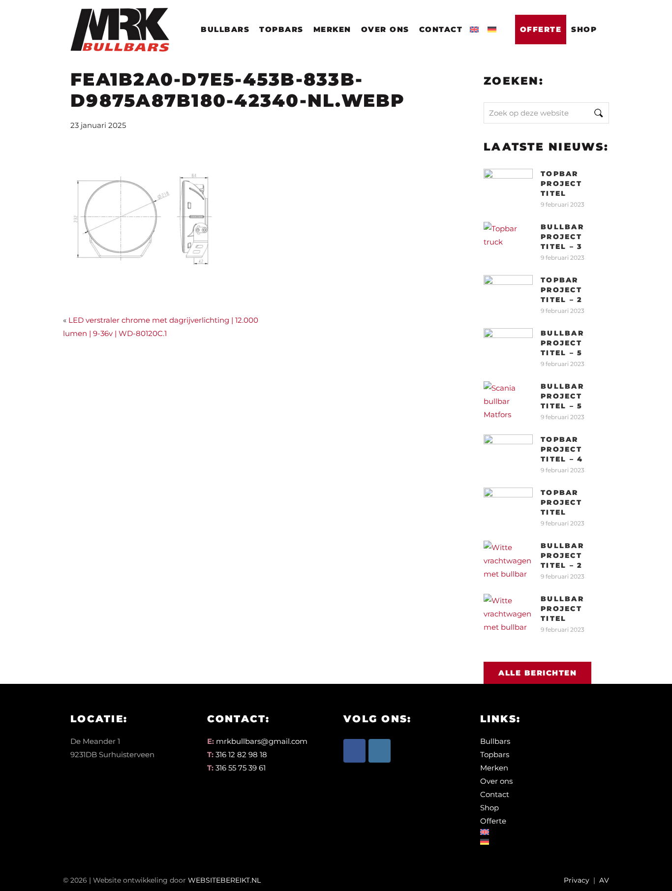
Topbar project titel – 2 (561, 290)
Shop (584, 29)
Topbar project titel (561, 183)
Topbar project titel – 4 (562, 449)
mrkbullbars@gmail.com (261, 741)
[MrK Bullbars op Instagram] (379, 751)
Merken (332, 29)
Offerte (541, 29)
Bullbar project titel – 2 (562, 555)
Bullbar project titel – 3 (562, 236)
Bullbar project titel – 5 (562, 343)
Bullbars (225, 29)
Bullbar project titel (562, 608)
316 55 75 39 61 (240, 767)
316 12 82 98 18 (241, 754)
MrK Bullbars (118, 20)
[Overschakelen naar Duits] (494, 26)
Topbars (281, 29)
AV (604, 880)
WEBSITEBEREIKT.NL (224, 880)
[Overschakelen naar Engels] (476, 26)
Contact (441, 29)
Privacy (576, 880)
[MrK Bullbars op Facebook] (354, 751)
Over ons (385, 29)
